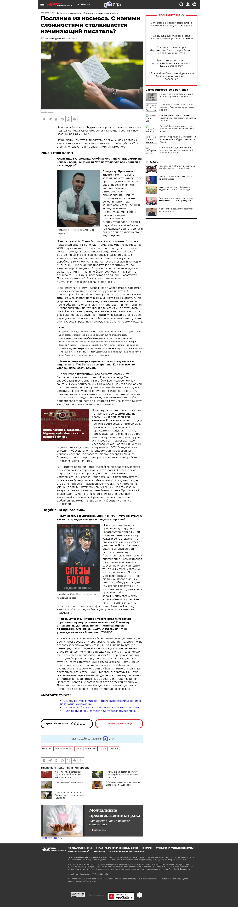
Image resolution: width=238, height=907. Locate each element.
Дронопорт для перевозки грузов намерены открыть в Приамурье (176, 199)
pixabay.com (47, 111)
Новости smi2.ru (51, 837)
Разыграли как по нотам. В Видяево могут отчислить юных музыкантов (70, 795)
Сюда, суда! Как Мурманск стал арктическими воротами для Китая (171, 37)
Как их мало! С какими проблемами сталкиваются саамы (102, 707)
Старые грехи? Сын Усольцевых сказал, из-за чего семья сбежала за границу (177, 118)
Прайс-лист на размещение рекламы (174, 848)
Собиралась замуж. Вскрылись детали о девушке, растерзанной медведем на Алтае (176, 150)
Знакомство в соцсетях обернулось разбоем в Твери (177, 210)
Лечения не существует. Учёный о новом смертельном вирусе (176, 95)
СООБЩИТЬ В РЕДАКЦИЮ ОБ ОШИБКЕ (126, 851)
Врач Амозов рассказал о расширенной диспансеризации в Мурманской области (171, 63)
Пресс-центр (99, 851)
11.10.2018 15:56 (47, 13)
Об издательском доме (80, 848)
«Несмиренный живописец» (69, 782)
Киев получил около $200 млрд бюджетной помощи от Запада (175, 188)
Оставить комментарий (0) (119, 724)
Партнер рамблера (96, 895)
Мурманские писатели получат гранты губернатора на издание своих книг (122, 774)
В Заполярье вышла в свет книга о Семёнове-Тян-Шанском (123, 783)
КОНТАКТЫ (147, 848)
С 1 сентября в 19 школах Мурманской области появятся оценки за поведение (171, 76)
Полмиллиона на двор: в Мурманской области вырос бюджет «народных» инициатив (171, 50)
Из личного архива (72, 230)
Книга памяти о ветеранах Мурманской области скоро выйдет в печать (69, 774)
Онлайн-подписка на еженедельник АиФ (117, 848)
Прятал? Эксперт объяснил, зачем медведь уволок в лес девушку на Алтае (176, 128)
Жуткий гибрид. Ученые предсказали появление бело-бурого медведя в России (178, 139)
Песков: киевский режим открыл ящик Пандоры (175, 178)
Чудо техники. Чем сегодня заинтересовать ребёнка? (100, 710)
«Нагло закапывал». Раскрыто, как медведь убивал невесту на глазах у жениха (177, 107)
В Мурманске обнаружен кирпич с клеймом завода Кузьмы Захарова (171, 24)
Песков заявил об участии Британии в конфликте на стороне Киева (177, 167)
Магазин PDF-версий (78, 851)
